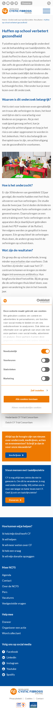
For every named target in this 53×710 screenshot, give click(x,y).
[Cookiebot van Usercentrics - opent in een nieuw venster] (37, 301)
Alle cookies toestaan (27, 399)
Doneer (6, 621)
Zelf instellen (37, 390)
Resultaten (38, 20)
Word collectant (11, 633)
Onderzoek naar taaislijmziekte (20, 20)
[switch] (45, 360)
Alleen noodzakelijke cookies (26, 407)
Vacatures (8, 597)
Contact (6, 580)
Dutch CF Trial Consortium (19, 422)
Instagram (12, 663)
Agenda (6, 575)
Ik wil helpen (9, 539)
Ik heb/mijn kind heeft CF (16, 533)
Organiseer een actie (14, 627)
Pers (4, 592)
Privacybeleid (15, 698)
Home (4, 20)
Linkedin (11, 657)
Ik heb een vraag (11, 550)
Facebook (12, 651)
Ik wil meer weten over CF (17, 545)
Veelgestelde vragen (14, 603)
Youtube (11, 668)
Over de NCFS (10, 586)
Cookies (29, 698)
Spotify (10, 674)
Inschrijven (16, 454)
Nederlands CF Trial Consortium (21, 417)
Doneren (26, 3)
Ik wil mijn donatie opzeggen (18, 556)
